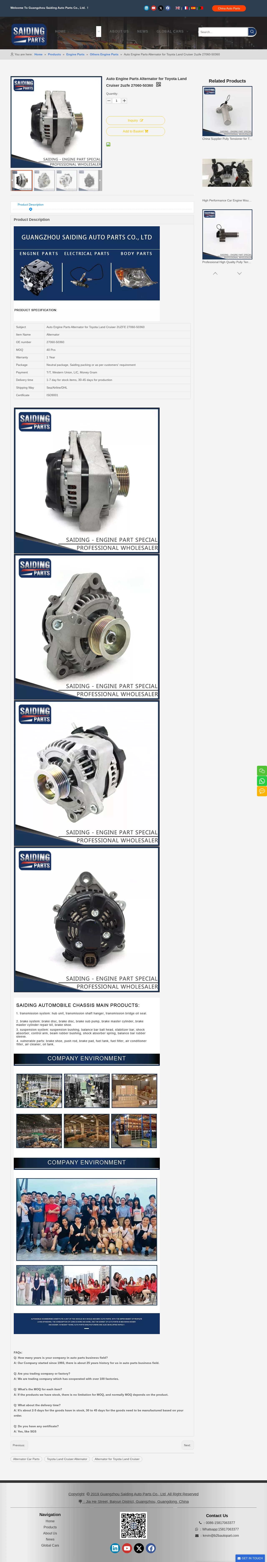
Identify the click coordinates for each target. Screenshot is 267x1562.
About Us (50, 1533)
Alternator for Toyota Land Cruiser (117, 1459)
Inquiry (133, 120)
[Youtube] (153, 8)
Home (50, 1521)
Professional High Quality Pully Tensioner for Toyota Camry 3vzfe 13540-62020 (227, 200)
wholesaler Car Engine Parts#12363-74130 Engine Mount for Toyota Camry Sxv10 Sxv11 (227, 262)
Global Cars (50, 1545)
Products (50, 1527)
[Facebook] (167, 8)
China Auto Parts (229, 8)
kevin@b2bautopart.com (221, 1535)
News (50, 1539)
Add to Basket (133, 131)
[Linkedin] (146, 8)
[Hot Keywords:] (252, 31)
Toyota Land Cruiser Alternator (67, 1459)
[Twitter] (160, 8)
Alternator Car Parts (26, 1459)
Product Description (31, 204)
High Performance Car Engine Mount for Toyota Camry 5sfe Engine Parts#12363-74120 (227, 138)
